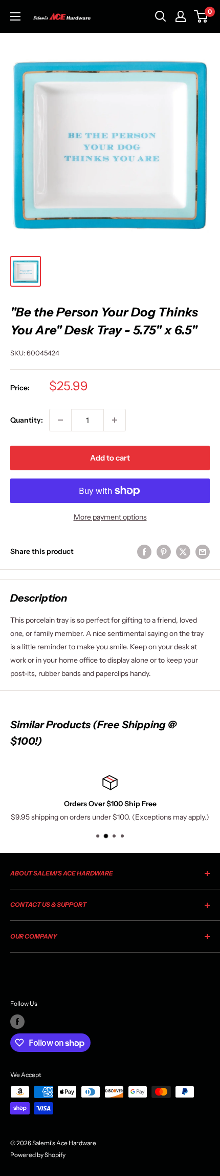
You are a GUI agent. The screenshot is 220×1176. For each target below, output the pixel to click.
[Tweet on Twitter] (183, 551)
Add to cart (110, 458)
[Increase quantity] (114, 420)
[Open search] (160, 16)
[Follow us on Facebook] (17, 1021)
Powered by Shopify (37, 1155)
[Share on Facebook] (144, 551)
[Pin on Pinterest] (164, 551)
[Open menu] (15, 16)
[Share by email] (202, 551)
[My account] (180, 16)
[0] (201, 16)
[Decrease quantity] (60, 420)
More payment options (110, 517)
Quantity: (26, 420)
